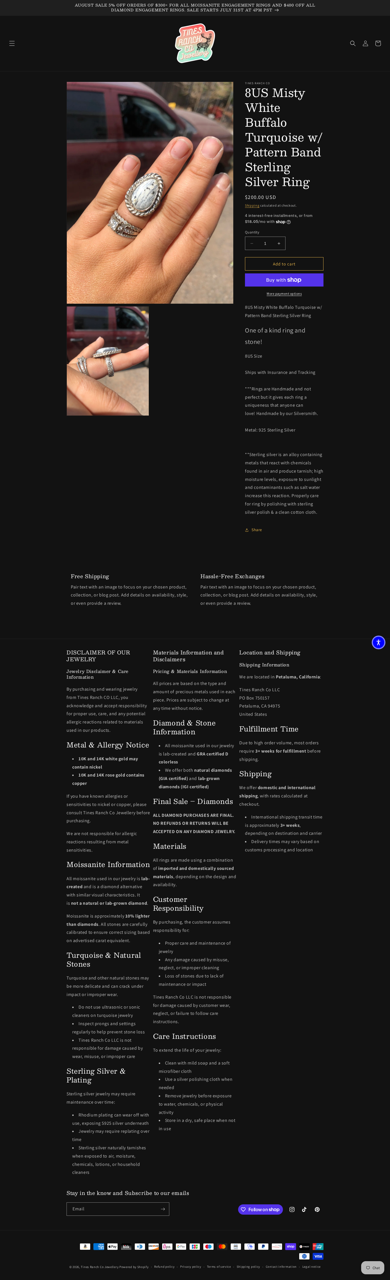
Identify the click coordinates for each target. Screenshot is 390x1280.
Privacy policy (190, 1267)
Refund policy (164, 1267)
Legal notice (311, 1267)
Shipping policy (248, 1267)
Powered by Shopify (134, 1267)
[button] (12, 43)
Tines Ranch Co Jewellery (99, 1267)
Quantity (252, 232)
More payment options (284, 293)
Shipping (252, 205)
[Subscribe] (162, 1209)
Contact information (281, 1267)
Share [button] (257, 529)
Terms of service (219, 1267)
